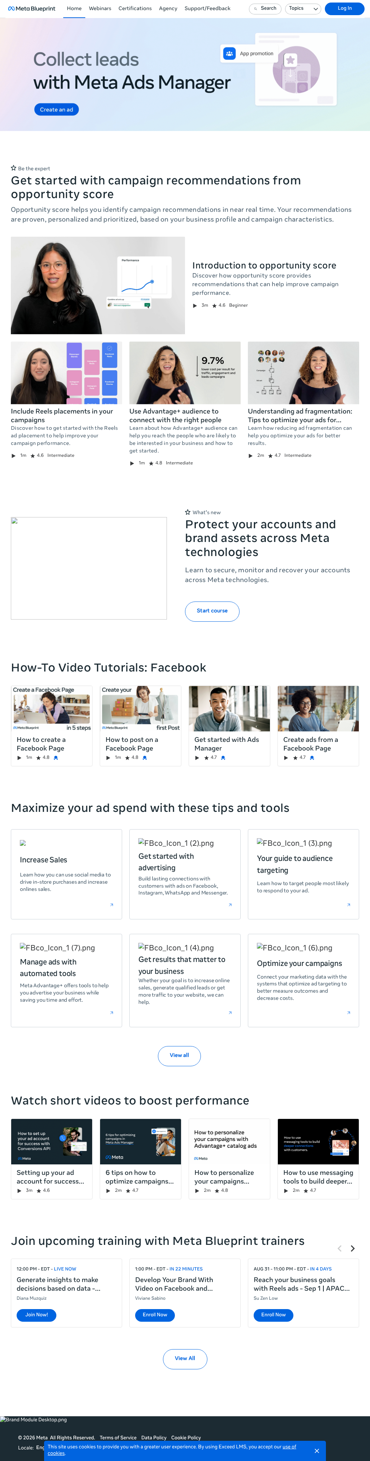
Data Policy (154, 1438)
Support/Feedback (208, 9)
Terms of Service (118, 1438)
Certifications (135, 9)
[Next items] (352, 1248)
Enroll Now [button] (155, 1315)
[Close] (316, 1450)
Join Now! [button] (36, 1315)
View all (179, 1055)
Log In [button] (345, 8)
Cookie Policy (186, 1438)
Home (74, 9)
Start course (212, 611)
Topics (296, 8)
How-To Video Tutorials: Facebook (108, 669)
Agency (168, 9)
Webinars (100, 9)
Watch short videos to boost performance (130, 1102)
